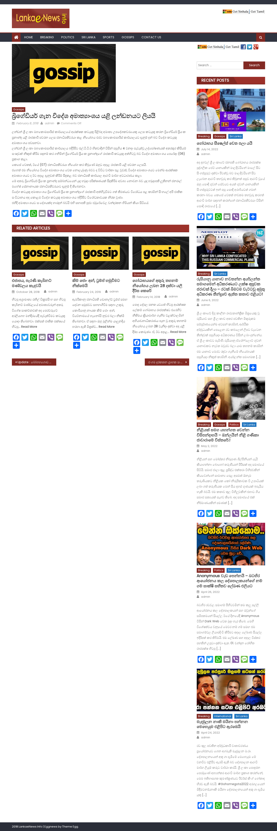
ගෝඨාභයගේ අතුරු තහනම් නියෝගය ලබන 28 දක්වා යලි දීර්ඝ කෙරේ (157, 285)
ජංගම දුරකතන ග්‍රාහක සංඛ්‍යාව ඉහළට (168, 362)
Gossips (128, 37)
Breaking (47, 37)
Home (28, 37)
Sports (108, 37)
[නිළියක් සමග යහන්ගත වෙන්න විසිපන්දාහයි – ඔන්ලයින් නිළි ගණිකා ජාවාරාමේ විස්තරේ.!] (231, 398)
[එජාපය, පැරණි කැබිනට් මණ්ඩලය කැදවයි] (40, 253)
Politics (67, 37)
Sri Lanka (88, 37)
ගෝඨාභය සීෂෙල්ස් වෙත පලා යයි (224, 143)
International (222, 716)
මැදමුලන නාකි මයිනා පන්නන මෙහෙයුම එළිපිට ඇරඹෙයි (222, 724)
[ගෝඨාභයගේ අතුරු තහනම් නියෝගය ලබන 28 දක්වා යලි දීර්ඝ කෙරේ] (160, 253)
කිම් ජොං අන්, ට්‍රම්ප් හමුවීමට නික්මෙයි (96, 283)
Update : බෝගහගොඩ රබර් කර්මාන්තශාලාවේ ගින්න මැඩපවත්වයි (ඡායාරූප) (37, 362)
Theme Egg (70, 827)
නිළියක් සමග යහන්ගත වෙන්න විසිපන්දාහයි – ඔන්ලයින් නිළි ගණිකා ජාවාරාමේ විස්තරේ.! (228, 434)
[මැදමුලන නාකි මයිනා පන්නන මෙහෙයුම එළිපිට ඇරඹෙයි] (231, 690)
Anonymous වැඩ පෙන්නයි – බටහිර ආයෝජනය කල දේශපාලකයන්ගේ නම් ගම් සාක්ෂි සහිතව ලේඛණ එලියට (229, 580)
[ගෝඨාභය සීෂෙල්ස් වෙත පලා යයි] (231, 110)
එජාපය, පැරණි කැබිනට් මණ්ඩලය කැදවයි (32, 283)
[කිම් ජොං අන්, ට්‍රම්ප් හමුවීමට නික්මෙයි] (100, 253)
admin (49, 123)
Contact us (151, 37)
